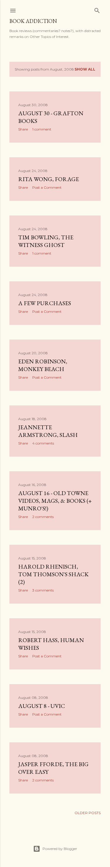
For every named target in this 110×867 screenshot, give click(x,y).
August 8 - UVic (41, 706)
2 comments (43, 516)
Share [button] (23, 129)
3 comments (43, 590)
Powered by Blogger (60, 848)
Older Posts (88, 813)
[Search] (97, 9)
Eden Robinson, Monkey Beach (42, 365)
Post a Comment (47, 187)
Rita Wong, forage (48, 179)
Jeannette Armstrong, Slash (48, 431)
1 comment (41, 129)
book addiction (33, 21)
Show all (85, 69)
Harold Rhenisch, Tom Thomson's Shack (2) (53, 574)
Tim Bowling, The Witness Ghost (45, 241)
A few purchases (44, 303)
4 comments (43, 443)
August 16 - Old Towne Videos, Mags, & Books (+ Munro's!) (55, 500)
